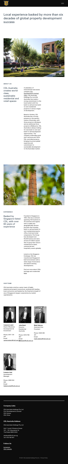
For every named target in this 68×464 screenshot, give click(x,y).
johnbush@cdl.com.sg (26, 340)
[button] (62, 3)
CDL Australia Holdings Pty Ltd (13, 409)
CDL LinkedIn (8, 449)
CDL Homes (7, 413)
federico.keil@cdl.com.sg (12, 386)
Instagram (7, 447)
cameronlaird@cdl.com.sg (12, 340)
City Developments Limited (12, 411)
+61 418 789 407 (9, 437)
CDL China (7, 415)
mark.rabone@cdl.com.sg (42, 339)
